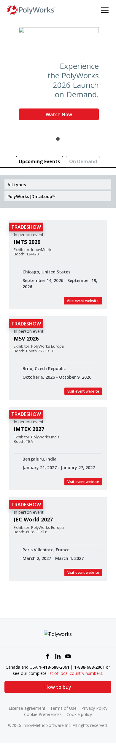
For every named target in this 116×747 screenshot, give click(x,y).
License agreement (27, 708)
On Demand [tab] (83, 161)
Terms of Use (63, 708)
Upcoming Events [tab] (39, 161)
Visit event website (83, 300)
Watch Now (59, 114)
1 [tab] (58, 139)
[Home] (31, 9)
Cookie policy (79, 714)
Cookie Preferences (43, 714)
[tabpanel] (58, 76)
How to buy (58, 687)
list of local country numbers (75, 673)
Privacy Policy (94, 708)
